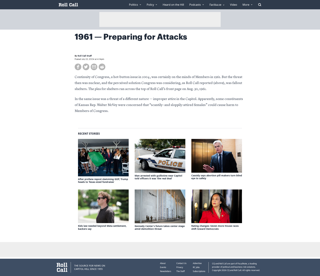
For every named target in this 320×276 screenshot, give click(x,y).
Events (163, 267)
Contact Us (181, 263)
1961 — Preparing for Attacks (131, 37)
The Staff (180, 271)
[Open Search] (259, 4)
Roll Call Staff (85, 56)
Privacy (179, 267)
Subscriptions (199, 271)
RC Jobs (196, 267)
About (163, 263)
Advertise (197, 263)
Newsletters (165, 271)
